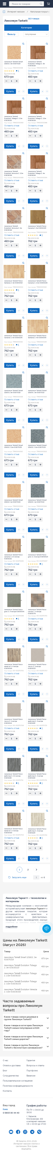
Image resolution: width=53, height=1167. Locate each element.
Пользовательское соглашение (18, 1081)
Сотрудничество (11, 1076)
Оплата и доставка (11, 1065)
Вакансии (31, 1076)
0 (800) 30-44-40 (11, 1113)
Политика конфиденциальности (18, 1086)
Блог (5, 1070)
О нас (5, 1060)
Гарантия (31, 1060)
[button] (46, 928)
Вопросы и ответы (35, 1065)
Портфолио (32, 1070)
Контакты (7, 1091)
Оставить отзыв (35, 71)
